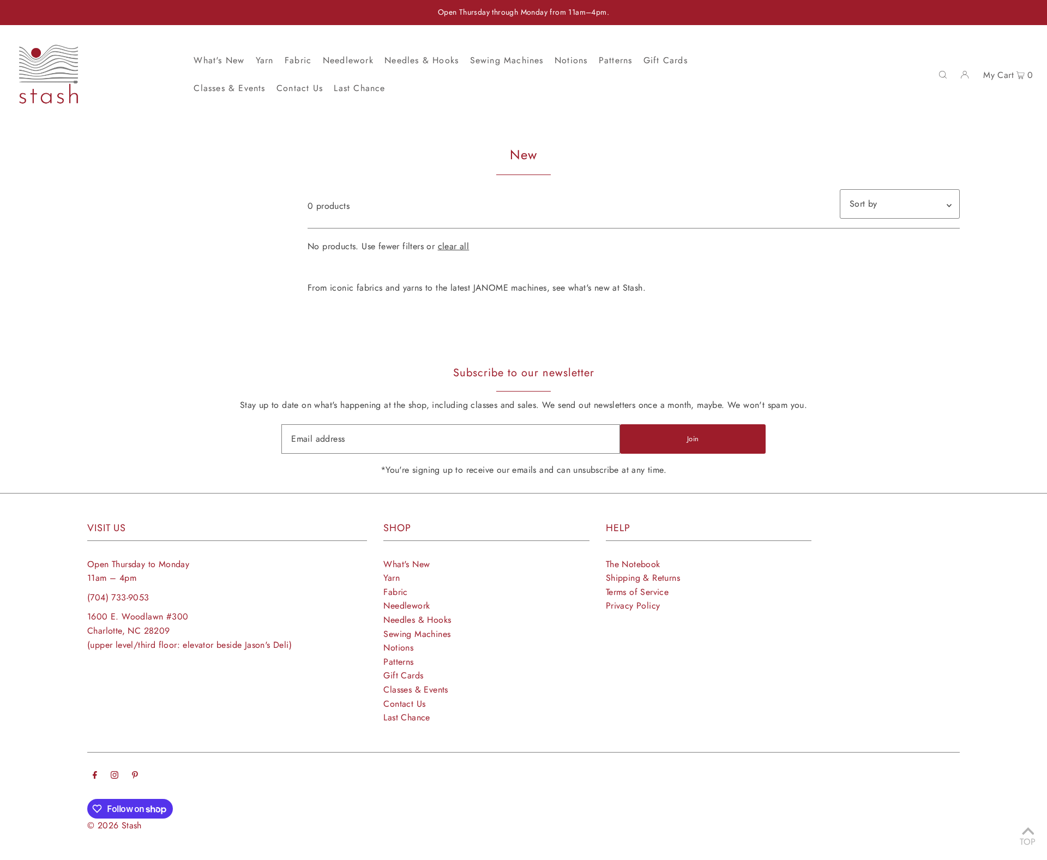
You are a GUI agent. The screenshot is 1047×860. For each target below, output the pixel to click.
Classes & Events (415, 689)
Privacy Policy (633, 605)
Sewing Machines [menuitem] (507, 60)
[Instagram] (114, 776)
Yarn (391, 578)
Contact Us (404, 703)
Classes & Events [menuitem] (229, 88)
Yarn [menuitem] (265, 60)
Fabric (395, 592)
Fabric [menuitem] (298, 60)
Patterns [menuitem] (616, 60)
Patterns (398, 661)
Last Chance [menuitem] (359, 88)
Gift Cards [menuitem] (665, 60)
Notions (398, 647)
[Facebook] (95, 776)
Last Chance (406, 717)
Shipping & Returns (643, 578)
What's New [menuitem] (219, 60)
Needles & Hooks (417, 620)
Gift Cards (403, 675)
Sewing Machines (416, 634)
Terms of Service (637, 592)
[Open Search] (943, 74)
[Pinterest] (135, 776)
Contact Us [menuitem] (299, 88)
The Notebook (633, 564)
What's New (406, 564)
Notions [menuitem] (571, 60)
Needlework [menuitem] (348, 60)
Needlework (406, 605)
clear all (454, 246)
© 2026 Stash (114, 825)
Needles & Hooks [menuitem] (421, 60)
